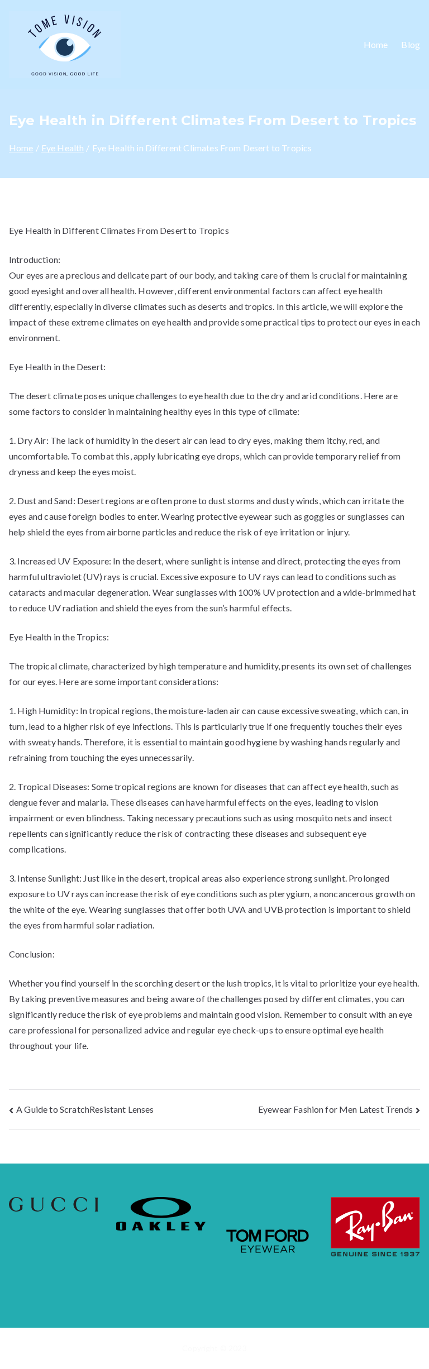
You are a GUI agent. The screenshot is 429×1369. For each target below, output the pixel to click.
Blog (410, 44)
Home (376, 44)
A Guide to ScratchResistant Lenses (85, 1109)
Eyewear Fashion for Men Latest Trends (335, 1109)
